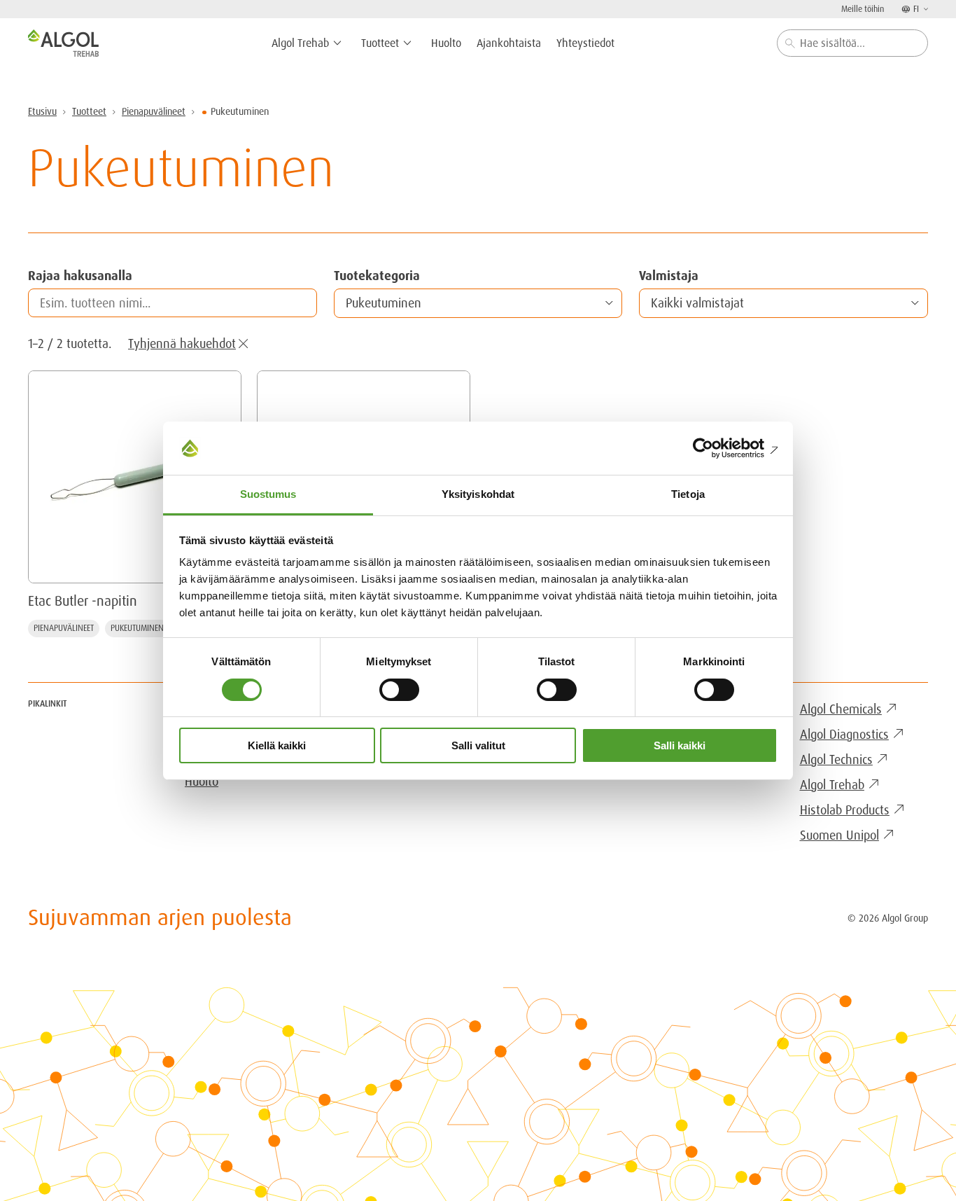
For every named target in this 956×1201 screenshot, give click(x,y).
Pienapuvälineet (153, 111)
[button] (478, 303)
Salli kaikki (679, 745)
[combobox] (852, 43)
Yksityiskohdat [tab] (478, 494)
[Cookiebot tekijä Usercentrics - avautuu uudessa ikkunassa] (716, 448)
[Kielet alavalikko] (924, 8)
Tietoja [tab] (688, 494)
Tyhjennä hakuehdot (182, 343)
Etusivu (42, 111)
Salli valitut (478, 745)
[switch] (399, 690)
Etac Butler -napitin (82, 601)
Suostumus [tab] (268, 494)
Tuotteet (89, 111)
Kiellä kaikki (277, 745)
